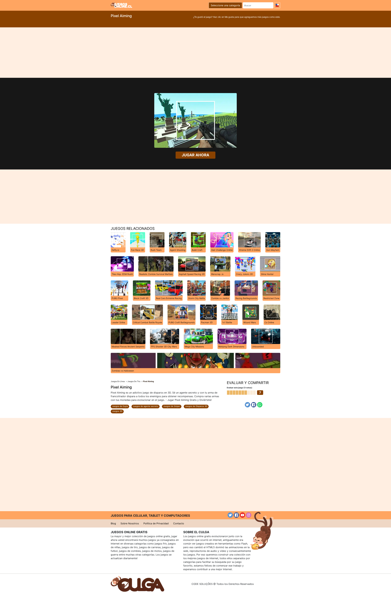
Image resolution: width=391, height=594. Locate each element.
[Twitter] (247, 404)
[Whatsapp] (259, 404)
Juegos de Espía (120, 406)
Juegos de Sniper (171, 406)
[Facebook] (253, 404)
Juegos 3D (117, 411)
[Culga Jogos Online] (137, 583)
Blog (113, 523)
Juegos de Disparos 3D (196, 406)
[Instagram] (248, 515)
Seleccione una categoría (225, 5)
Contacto (178, 523)
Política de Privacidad (156, 523)
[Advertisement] (195, 52)
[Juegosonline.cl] (121, 5)
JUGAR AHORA (195, 155)
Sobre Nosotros (130, 523)
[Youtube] (242, 515)
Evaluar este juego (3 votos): (239, 387)
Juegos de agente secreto (145, 406)
